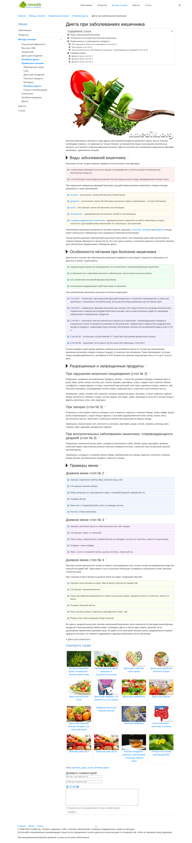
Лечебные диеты (30, 59)
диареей (160, 230)
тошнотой (136, 230)
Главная (22, 826)
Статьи (148, 5)
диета (84, 768)
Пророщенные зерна (34, 67)
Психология (27, 94)
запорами (146, 230)
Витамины (29, 82)
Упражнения (28, 52)
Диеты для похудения (32, 56)
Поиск (40, 826)
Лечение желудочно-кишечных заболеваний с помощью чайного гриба (133, 756)
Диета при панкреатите (79, 639)
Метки (31, 826)
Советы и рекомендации (35, 90)
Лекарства (102, 5)
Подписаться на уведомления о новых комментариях (94, 808)
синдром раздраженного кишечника (87, 220)
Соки (26, 71)
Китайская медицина (32, 97)
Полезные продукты (33, 78)
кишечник (75, 768)
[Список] (77, 786)
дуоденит (74, 201)
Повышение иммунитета (33, 44)
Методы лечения (119, 5)
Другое (25, 101)
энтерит (74, 195)
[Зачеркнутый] (74, 786)
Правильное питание (33, 63)
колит (73, 207)
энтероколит (76, 214)
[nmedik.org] (31, 4)
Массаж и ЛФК (29, 48)
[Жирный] (67, 786)
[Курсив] (70, 786)
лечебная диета (101, 768)
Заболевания (86, 5)
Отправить (72, 812)
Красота (136, 5)
